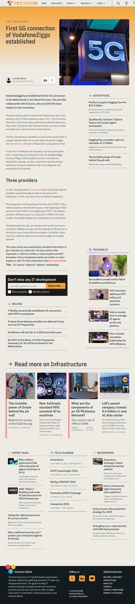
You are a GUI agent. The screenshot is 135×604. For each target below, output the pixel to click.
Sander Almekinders (77, 428)
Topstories (56, 3)
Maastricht (30, 264)
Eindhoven (17, 143)
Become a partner (112, 577)
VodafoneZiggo (52, 264)
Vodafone (41, 264)
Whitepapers (105, 453)
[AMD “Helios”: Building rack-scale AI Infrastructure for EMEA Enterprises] (13, 498)
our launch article (57, 260)
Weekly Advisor (41, 291)
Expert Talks (20, 453)
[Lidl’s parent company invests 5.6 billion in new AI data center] (114, 386)
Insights (85, 3)
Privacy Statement (112, 593)
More (100, 3)
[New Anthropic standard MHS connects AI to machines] (51, 386)
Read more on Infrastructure (51, 364)
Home (44, 3)
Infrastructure (20, 21)
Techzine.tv (100, 249)
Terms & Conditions (113, 589)
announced (35, 189)
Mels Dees (43, 435)
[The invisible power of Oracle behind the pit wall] (20, 386)
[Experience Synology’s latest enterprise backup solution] (98, 469)
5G (14, 264)
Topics (70, 3)
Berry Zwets (107, 432)
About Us (108, 583)
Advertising (109, 580)
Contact (107, 586)
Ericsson (20, 264)
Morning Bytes (20, 291)
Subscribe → (56, 285)
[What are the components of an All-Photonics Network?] (83, 386)
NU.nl (48, 118)
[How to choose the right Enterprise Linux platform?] (98, 493)
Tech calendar (64, 453)
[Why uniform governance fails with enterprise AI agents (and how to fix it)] (13, 470)
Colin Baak (13, 427)
